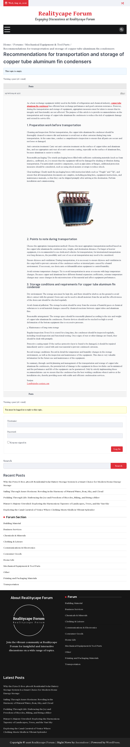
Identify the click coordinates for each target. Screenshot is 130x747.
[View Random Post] (122, 3)
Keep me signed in (18, 442)
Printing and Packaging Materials (20, 578)
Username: (12, 421)
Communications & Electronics (19, 547)
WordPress (113, 742)
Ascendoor (82, 742)
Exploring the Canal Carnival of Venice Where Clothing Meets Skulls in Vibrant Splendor (49, 509)
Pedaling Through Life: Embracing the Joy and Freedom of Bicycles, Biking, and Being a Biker (51, 497)
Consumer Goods (12, 553)
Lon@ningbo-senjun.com (38, 383)
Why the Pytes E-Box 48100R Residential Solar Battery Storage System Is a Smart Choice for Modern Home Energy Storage (31, 690)
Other (6, 572)
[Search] (121, 29)
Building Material (12, 523)
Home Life (8, 559)
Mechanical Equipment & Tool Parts (21, 566)
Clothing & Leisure (13, 541)
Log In (117, 449)
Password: (11, 431)
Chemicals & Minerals (14, 535)
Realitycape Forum (65, 13)
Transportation (11, 584)
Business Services (12, 529)
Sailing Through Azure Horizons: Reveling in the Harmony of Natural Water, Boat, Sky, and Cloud (53, 491)
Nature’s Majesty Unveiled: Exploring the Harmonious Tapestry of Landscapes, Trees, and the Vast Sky (56, 503)
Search (7, 461)
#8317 (122, 93)
